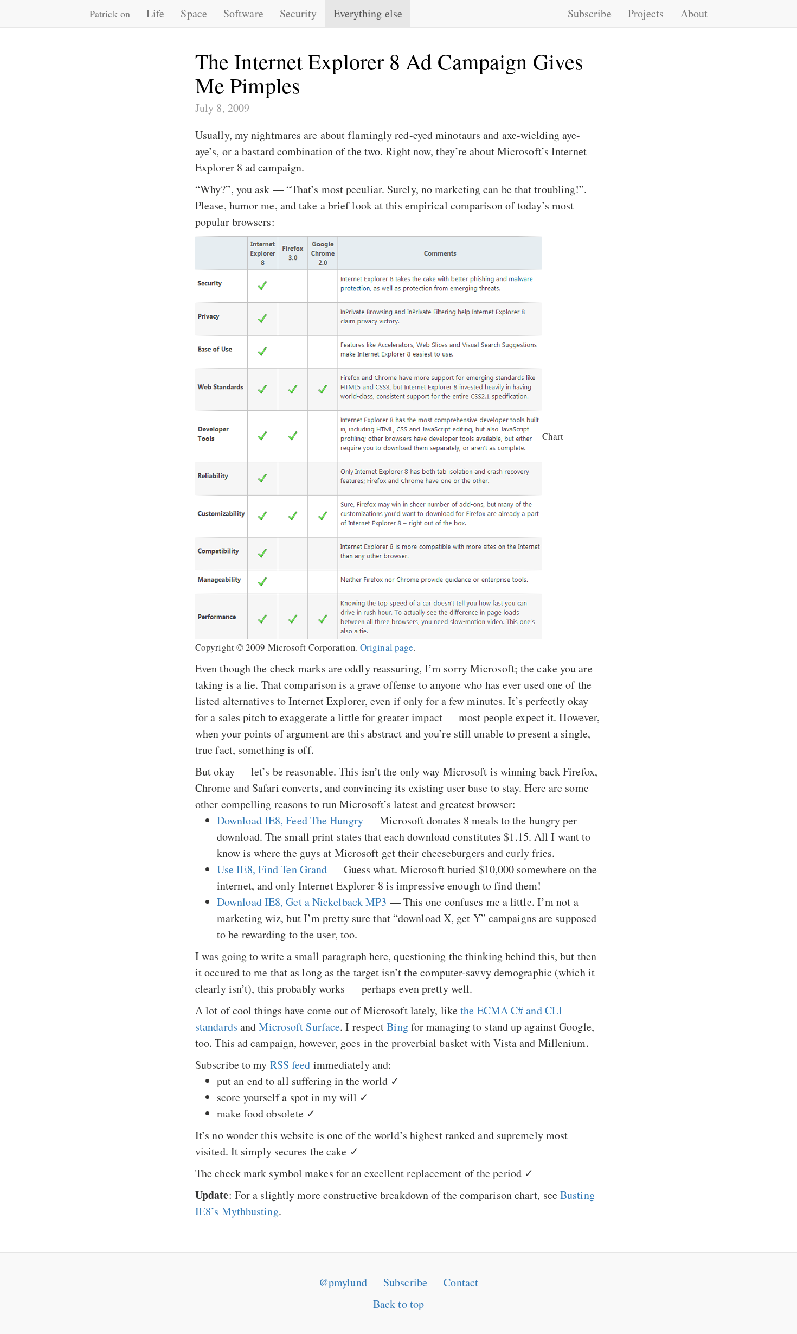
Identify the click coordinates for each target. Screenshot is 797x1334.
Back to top (398, 1304)
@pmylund (343, 1282)
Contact (461, 1282)
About (694, 13)
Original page (386, 647)
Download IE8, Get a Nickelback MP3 (302, 901)
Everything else (368, 13)
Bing (397, 1026)
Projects (646, 13)
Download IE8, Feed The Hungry (290, 820)
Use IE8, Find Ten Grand (272, 869)
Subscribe (590, 13)
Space (194, 13)
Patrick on (109, 13)
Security (298, 13)
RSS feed (290, 1064)
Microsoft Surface (299, 1026)
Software (243, 13)
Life (155, 13)
